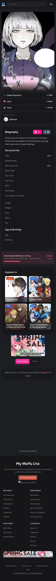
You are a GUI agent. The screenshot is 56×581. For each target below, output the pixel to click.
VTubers (6, 517)
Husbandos (7, 512)
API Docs (33, 545)
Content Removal (42, 566)
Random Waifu (8, 537)
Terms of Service (11, 566)
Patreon (33, 537)
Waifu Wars (7, 528)
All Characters (8, 495)
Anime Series (8, 504)
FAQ (28, 570)
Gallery (35, 361)
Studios (6, 508)
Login (28, 375)
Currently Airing (36, 517)
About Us (33, 528)
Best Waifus (34, 495)
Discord (33, 541)
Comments (22, 361)
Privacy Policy (26, 566)
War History (7, 532)
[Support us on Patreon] (28, 477)
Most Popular (35, 499)
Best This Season (36, 508)
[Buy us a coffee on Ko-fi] (28, 483)
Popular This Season (37, 512)
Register (45, 372)
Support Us (34, 532)
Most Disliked (35, 504)
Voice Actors (8, 499)
